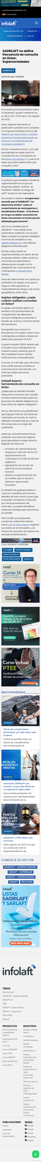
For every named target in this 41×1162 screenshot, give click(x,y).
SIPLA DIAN (26, 882)
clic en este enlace (18, 525)
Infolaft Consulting (27, 1045)
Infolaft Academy (15, 36)
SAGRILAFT (8, 70)
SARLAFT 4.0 (8, 1000)
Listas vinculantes (11, 559)
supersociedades (23, 550)
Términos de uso (30, 1081)
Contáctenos (28, 1036)
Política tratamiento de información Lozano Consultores (29, 1110)
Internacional (8, 992)
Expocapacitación (10, 1061)
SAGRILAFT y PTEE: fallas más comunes (18, 839)
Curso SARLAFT (9, 1057)
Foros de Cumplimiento (9, 1134)
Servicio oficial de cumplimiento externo (10, 1032)
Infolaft (30, 1129)
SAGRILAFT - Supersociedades (15, 996)
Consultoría (8, 1065)
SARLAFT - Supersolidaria (13, 1007)
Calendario (7, 1129)
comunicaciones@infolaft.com (14, 10)
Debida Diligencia (11, 554)
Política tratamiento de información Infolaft (29, 1058)
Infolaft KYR (32, 31)
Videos (5, 1125)
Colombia (7, 550)
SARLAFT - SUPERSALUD (20, 872)
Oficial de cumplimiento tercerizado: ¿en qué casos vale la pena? (19, 732)
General (6, 1019)
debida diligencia (11, 243)
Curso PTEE (7, 1053)
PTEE (5, 1003)
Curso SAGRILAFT (10, 1049)
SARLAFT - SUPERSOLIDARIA (20, 877)
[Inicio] (15, 23)
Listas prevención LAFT (14, 31)
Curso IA (30, 36)
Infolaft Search (29, 1050)
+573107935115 (10, 14)
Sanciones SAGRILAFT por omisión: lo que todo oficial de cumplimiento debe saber (18, 787)
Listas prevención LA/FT (10, 1040)
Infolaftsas (31, 1137)
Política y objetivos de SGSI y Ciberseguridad (29, 1089)
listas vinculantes (14, 159)
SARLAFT (13, 882)
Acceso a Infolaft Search (30, 1031)
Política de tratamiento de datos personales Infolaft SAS (29, 1072)
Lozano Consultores (28, 1099)
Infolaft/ (30, 1125)
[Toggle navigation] (36, 23)
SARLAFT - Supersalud (12, 1011)
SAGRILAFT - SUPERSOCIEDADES (20, 867)
